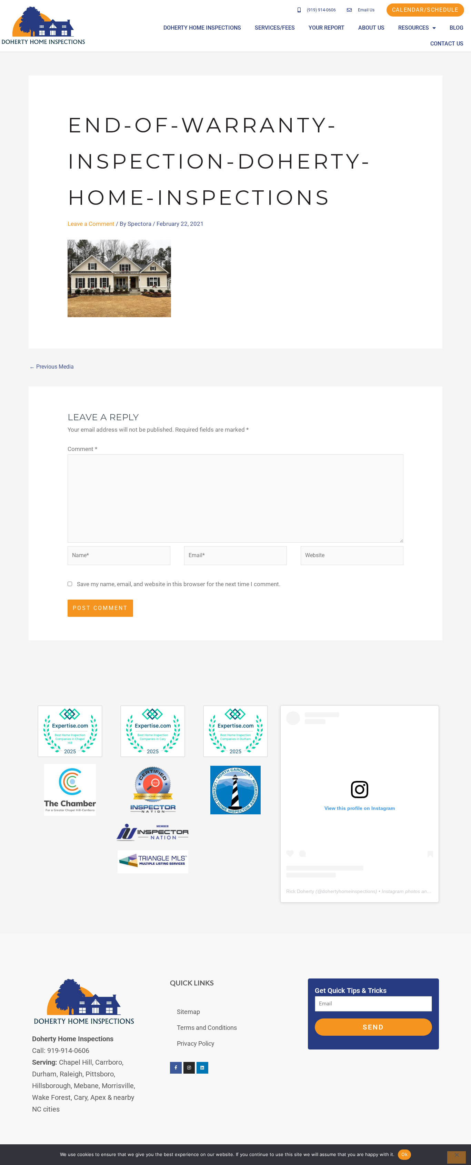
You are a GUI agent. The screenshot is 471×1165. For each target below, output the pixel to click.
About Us (371, 27)
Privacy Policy (195, 1043)
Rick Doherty (300, 891)
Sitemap (188, 1011)
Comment (82, 448)
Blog (456, 27)
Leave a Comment (91, 223)
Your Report (326, 27)
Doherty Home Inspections (202, 27)
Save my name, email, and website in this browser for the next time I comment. (178, 584)
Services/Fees (275, 27)
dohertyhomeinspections (348, 891)
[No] (456, 1157)
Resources (413, 27)
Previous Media (51, 366)
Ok (404, 1154)
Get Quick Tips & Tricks (351, 990)
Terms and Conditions (207, 1027)
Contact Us (446, 43)
